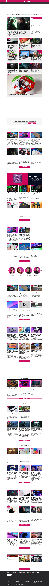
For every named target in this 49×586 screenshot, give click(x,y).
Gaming (18, 3)
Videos (14, 3)
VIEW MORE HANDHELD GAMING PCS (24, 398)
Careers (17, 579)
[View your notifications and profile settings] (39, 1)
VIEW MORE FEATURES (24, 166)
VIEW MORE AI (24, 482)
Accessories (39, 3)
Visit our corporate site (36, 572)
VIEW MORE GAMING (24, 440)
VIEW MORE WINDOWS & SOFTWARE (24, 260)
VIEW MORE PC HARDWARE (24, 319)
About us (34, 579)
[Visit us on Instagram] (28, 1)
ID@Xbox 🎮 (29, 14)
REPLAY (21, 3)
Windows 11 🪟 (24, 14)
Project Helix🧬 (36, 14)
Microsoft (30, 3)
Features (10, 3)
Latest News (35, 18)
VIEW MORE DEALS (24, 361)
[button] (41, 1)
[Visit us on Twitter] (25, 1)
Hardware (25, 3)
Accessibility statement (10, 579)
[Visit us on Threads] (30, 1)
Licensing (25, 579)
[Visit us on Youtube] (27, 1)
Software (34, 3)
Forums (8, 581)
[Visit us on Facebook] (24, 1)
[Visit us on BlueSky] (32, 1)
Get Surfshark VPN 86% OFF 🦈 (16, 14)
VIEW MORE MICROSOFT (24, 524)
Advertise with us (18, 581)
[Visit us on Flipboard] (29, 1)
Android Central (26, 581)
